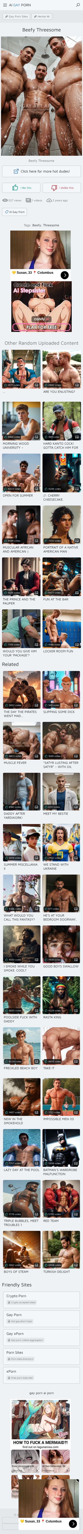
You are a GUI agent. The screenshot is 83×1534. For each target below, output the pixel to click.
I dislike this (66, 187)
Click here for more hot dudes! (45, 171)
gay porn (36, 1393)
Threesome (51, 225)
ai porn (49, 1393)
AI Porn (20, 5)
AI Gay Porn (17, 212)
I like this (25, 187)
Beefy (36, 225)
